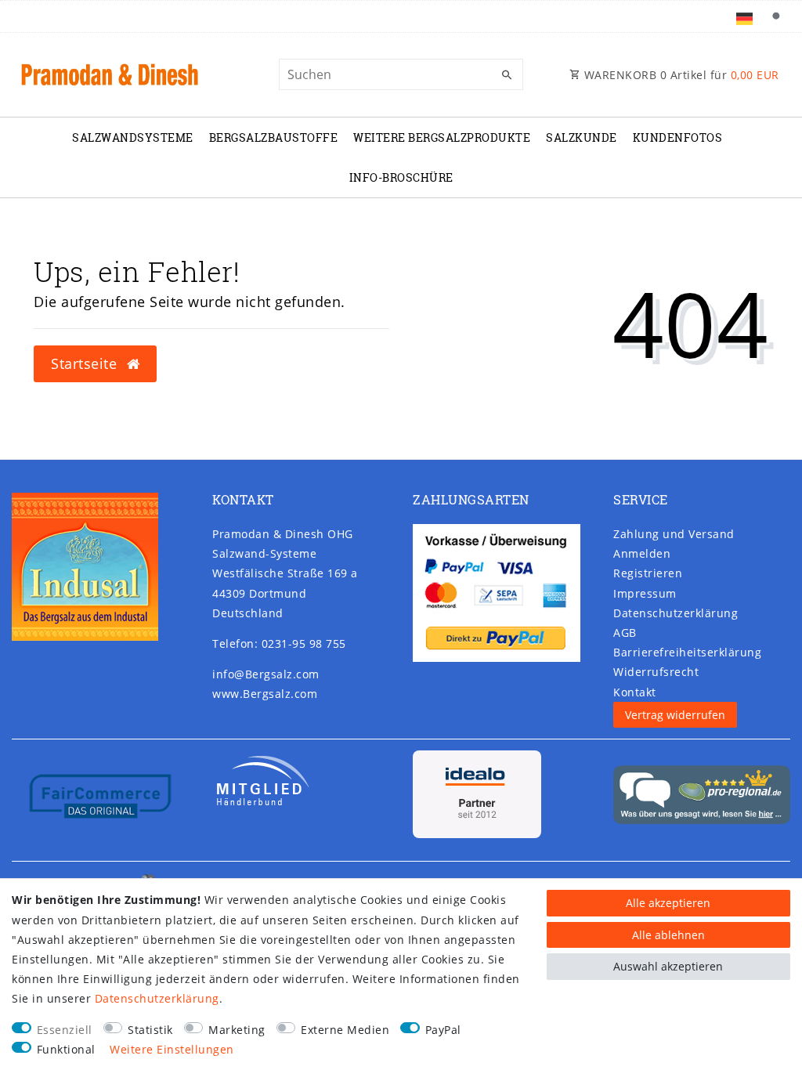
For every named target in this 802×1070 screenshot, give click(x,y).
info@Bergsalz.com (266, 674)
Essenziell (64, 1029)
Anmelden (641, 553)
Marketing (237, 1029)
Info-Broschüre (401, 177)
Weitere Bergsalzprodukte (441, 137)
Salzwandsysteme (132, 137)
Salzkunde (581, 137)
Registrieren (647, 573)
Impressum (645, 593)
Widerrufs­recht (656, 671)
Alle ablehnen (668, 934)
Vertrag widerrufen (675, 714)
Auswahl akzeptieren (668, 966)
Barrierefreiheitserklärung (687, 652)
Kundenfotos (678, 137)
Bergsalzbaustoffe (273, 137)
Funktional (66, 1049)
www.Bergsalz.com (264, 693)
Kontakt (634, 692)
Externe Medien (345, 1029)
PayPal (443, 1029)
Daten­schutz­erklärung (675, 612)
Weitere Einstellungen (172, 1049)
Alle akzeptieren (668, 902)
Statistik (150, 1029)
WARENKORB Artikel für (679, 74)
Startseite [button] (86, 363)
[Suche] (775, 16)
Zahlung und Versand (674, 533)
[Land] (744, 16)
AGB (625, 632)
